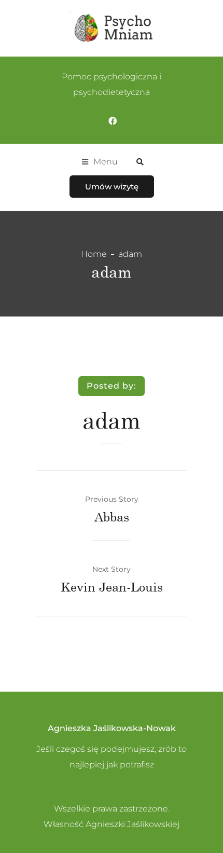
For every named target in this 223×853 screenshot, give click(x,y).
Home (94, 254)
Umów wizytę (111, 186)
